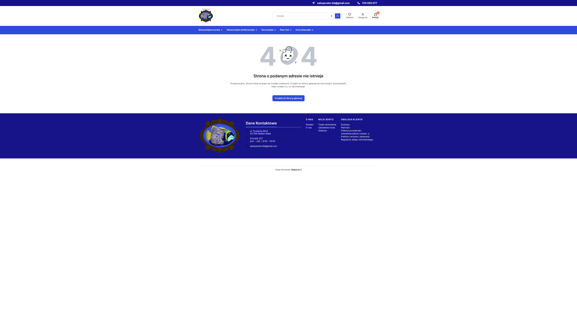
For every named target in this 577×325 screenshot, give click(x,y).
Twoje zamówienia (327, 124)
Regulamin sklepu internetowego (357, 139)
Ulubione (322, 130)
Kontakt (309, 124)
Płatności (345, 127)
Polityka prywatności (351, 130)
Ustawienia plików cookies (354, 133)
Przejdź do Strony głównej (288, 98)
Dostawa (345, 124)
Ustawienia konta (326, 127)
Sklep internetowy (287, 170)
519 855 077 (256, 138)
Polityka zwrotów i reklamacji (355, 136)
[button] (337, 16)
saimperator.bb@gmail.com (263, 146)
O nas (309, 127)
